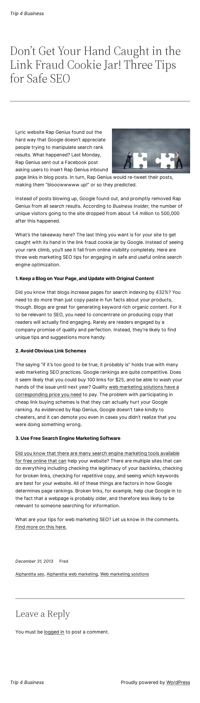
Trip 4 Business (27, 13)
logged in (54, 632)
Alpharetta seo (29, 574)
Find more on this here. (41, 527)
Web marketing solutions (124, 574)
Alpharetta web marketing (72, 574)
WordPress (178, 682)
